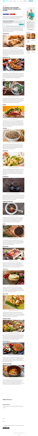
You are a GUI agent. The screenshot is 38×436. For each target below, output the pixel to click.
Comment (4, 407)
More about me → (31, 29)
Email (4, 421)
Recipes (11, 1)
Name (4, 418)
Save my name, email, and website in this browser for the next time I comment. (14, 426)
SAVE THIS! (21, 24)
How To (18, 1)
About (21, 1)
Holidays (14, 1)
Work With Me (25, 1)
